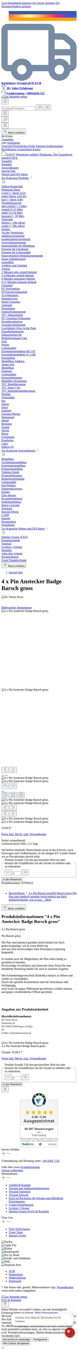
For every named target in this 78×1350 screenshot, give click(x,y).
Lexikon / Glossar (19, 1208)
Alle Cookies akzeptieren (16, 1343)
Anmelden (7, 139)
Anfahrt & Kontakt (19, 1185)
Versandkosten (65, 1287)
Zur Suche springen (44, 3)
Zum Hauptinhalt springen (16, 3)
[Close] (2, 791)
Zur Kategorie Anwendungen (18, 450)
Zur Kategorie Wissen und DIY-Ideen (23, 528)
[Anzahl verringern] (8, 872)
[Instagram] (10, 15)
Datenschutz (16, 1274)
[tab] (43, 896)
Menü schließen (16, 132)
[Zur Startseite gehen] (14, 96)
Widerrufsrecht (17, 1277)
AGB (12, 1271)
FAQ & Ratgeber (11, 1300)
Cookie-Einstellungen (21, 1204)
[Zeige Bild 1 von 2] (2, 775)
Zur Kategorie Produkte (15, 178)
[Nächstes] (13, 770)
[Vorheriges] (5, 770)
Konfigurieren (40, 1339)
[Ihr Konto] (5, 126)
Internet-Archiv (17, 1235)
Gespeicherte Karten (28, 149)
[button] (70, 1332)
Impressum (15, 1281)
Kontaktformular (30, 1167)
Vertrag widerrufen (12, 1170)
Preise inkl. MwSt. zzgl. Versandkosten (23, 834)
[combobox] (18, 108)
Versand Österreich (19, 1191)
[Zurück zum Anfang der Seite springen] (5, 1305)
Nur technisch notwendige (16, 1339)
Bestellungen (9, 149)
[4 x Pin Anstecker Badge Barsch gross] (24, 611)
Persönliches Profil (24, 146)
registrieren (13, 142)
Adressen (41, 146)
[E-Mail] (10, 19)
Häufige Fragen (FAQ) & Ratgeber (29, 1211)
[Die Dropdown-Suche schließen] (47, 107)
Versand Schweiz (18, 1194)
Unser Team (16, 1232)
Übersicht (7, 146)
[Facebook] (10, 12)
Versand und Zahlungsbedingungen (29, 1188)
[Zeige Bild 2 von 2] (6, 775)
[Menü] (5, 101)
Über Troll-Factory (19, 1229)
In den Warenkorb (12, 879)
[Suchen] (39, 107)
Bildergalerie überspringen (16, 607)
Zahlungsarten (55, 146)
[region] (39, 716)
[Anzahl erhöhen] (25, 872)
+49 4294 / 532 (50, 1160)
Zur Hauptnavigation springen (30, 4)
